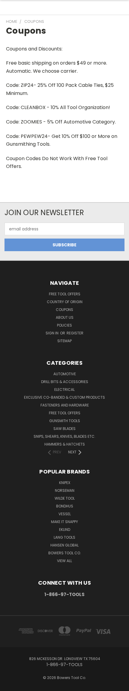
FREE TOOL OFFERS (64, 294)
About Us (65, 317)
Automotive (64, 373)
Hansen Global (64, 545)
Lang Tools (64, 537)
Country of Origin (64, 301)
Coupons (64, 309)
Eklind (64, 529)
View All (64, 560)
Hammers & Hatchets (64, 444)
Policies (64, 325)
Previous (9, 685)
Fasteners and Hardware (64, 405)
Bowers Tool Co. (64, 553)
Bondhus (64, 506)
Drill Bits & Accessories (64, 381)
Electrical (64, 389)
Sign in (52, 333)
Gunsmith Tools (64, 420)
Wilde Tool (65, 498)
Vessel (64, 513)
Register (75, 333)
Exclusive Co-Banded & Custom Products (64, 397)
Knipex (64, 482)
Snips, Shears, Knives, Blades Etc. (64, 436)
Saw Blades (64, 428)
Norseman (64, 490)
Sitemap (64, 340)
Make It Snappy (64, 521)
